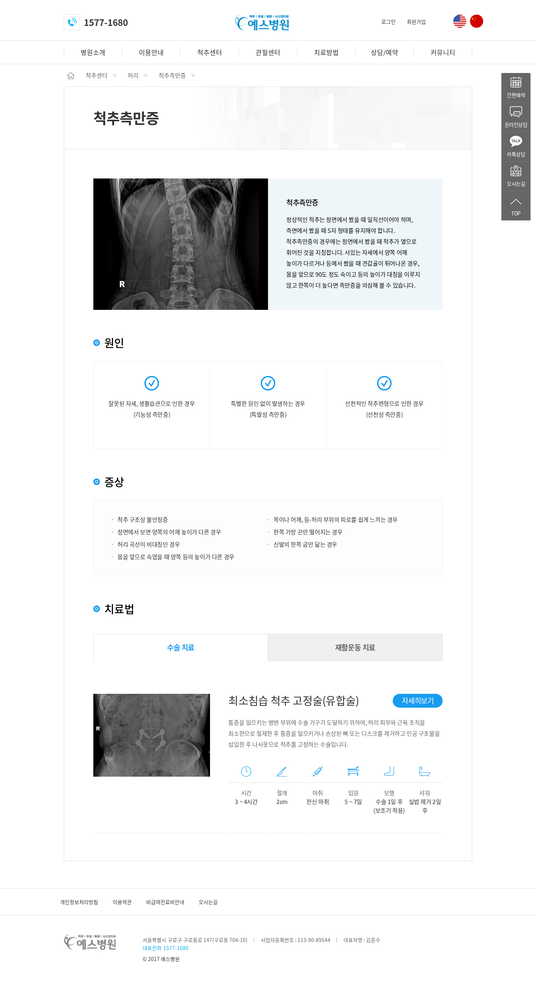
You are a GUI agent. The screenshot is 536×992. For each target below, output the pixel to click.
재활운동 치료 (355, 647)
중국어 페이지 (476, 21)
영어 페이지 (459, 21)
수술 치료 (180, 647)
